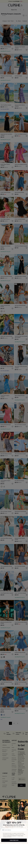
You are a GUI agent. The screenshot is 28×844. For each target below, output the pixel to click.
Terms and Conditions (11, 835)
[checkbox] (1, 833)
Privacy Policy (20, 835)
